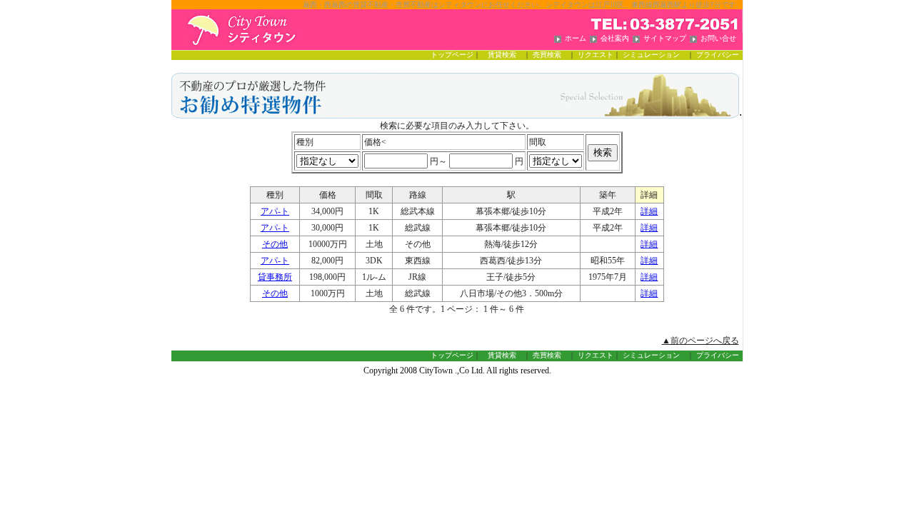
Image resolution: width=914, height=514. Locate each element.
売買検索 (550, 55)
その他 (275, 244)
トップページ (452, 55)
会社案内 (615, 38)
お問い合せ (718, 38)
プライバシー (717, 55)
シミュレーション (655, 55)
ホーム (575, 38)
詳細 (649, 211)
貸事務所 (275, 277)
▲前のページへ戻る (700, 341)
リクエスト (595, 55)
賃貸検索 (505, 55)
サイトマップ (664, 38)
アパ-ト (275, 211)
